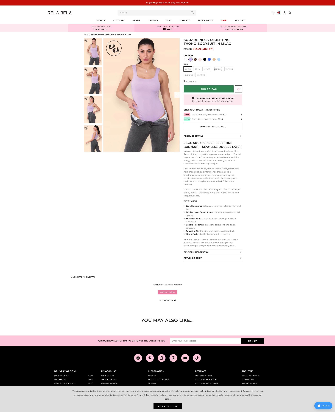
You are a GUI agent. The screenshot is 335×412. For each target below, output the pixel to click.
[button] (289, 12)
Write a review (167, 292)
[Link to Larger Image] (141, 95)
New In (101, 20)
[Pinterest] (150, 358)
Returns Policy (193, 258)
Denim (136, 20)
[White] (185, 59)
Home (86, 35)
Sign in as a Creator (205, 379)
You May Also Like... (213, 126)
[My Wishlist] (273, 12)
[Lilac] (190, 59)
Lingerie (185, 20)
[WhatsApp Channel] (162, 358)
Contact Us (248, 379)
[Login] (284, 12)
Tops (169, 20)
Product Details (193, 136)
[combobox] (157, 12)
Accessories (205, 20)
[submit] (192, 12)
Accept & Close (167, 406)
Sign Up (253, 341)
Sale (224, 20)
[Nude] (214, 59)
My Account (107, 375)
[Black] (204, 59)
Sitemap (152, 383)
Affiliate (240, 20)
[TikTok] (197, 358)
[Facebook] (138, 358)
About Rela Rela (250, 375)
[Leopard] (195, 59)
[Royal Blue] (209, 59)
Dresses (153, 20)
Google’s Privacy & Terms (140, 395)
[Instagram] (173, 358)
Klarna (152, 375)
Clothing (119, 20)
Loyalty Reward (109, 383)
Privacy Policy (249, 383)
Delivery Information (196, 252)
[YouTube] (185, 358)
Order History (109, 379)
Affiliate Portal (203, 375)
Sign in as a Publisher (206, 383)
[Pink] (200, 59)
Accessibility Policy (158, 379)
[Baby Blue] (218, 59)
